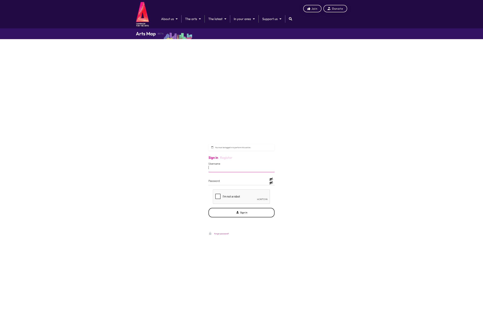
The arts (191, 19)
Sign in (213, 157)
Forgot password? (221, 233)
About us (167, 19)
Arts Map (146, 34)
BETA (161, 33)
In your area (242, 19)
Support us (270, 19)
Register (226, 157)
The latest (215, 19)
